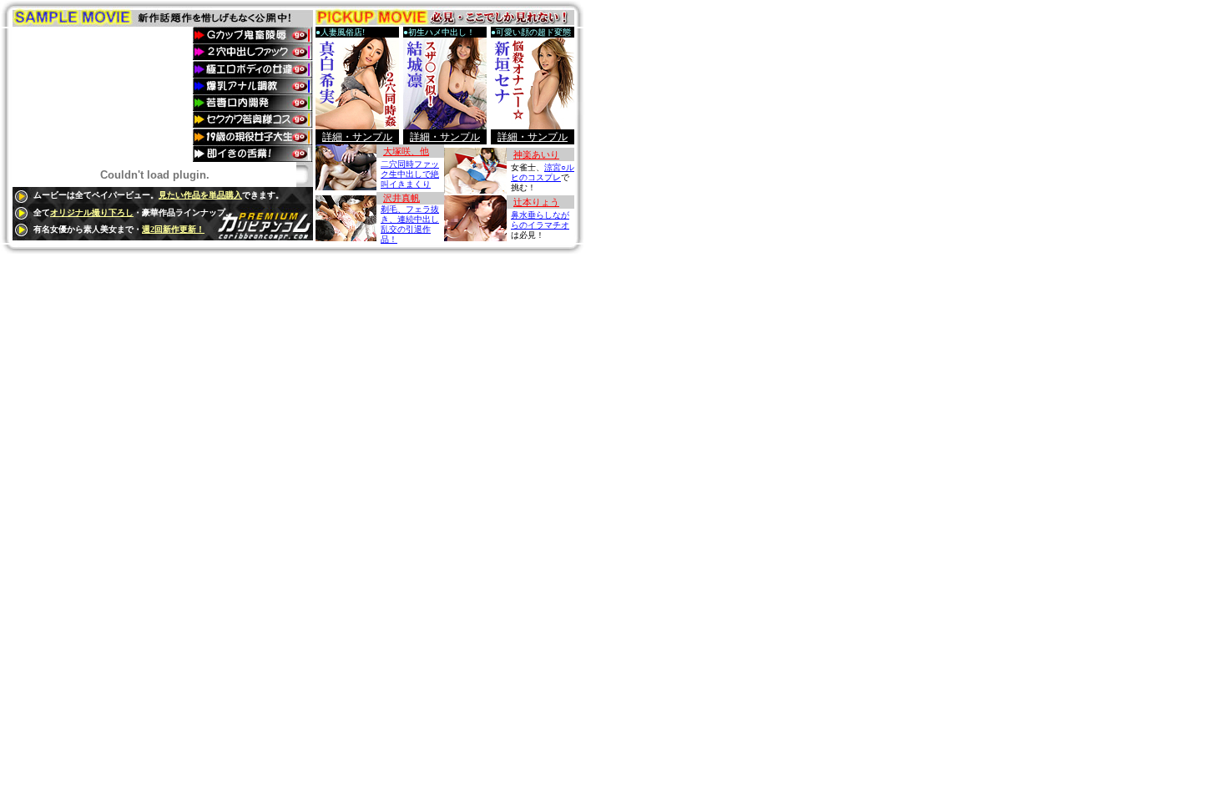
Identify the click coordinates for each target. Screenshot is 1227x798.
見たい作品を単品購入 (200, 195)
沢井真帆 (401, 198)
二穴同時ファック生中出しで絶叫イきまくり (410, 174)
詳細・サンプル (357, 137)
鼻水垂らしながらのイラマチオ (540, 220)
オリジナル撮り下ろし (92, 212)
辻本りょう (536, 202)
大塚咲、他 (406, 151)
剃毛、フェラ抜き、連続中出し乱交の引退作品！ (410, 224)
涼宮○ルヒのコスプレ (542, 172)
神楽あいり (536, 154)
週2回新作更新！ (173, 229)
